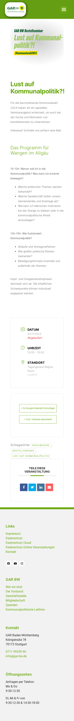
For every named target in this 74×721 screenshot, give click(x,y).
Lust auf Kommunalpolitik (31, 456)
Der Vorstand (14, 591)
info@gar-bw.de (16, 656)
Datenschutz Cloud (18, 543)
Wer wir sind (14, 587)
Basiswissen (40, 445)
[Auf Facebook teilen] (24, 487)
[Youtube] (15, 563)
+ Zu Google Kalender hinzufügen (38, 408)
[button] (64, 9)
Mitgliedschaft (15, 600)
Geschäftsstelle (16, 596)
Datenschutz (14, 538)
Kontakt (11, 552)
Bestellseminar (23, 451)
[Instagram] (22, 563)
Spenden (11, 605)
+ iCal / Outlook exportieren (38, 419)
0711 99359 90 (16, 651)
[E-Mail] (49, 487)
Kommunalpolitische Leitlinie (25, 609)
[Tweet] (32, 487)
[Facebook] (8, 563)
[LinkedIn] (41, 487)
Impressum (13, 533)
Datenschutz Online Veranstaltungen (30, 547)
